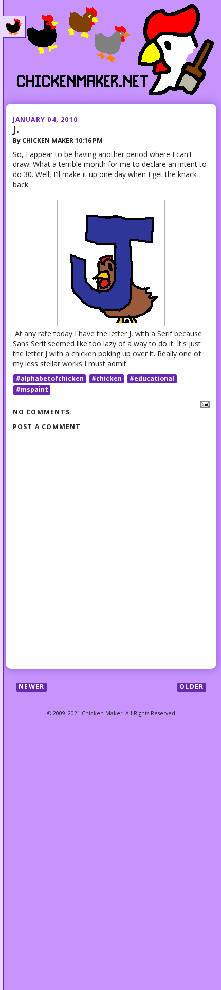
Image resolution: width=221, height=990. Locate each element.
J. (16, 129)
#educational (152, 378)
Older (191, 687)
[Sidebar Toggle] (14, 27)
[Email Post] (203, 404)
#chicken (106, 378)
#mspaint (32, 389)
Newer (31, 687)
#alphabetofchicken (50, 378)
